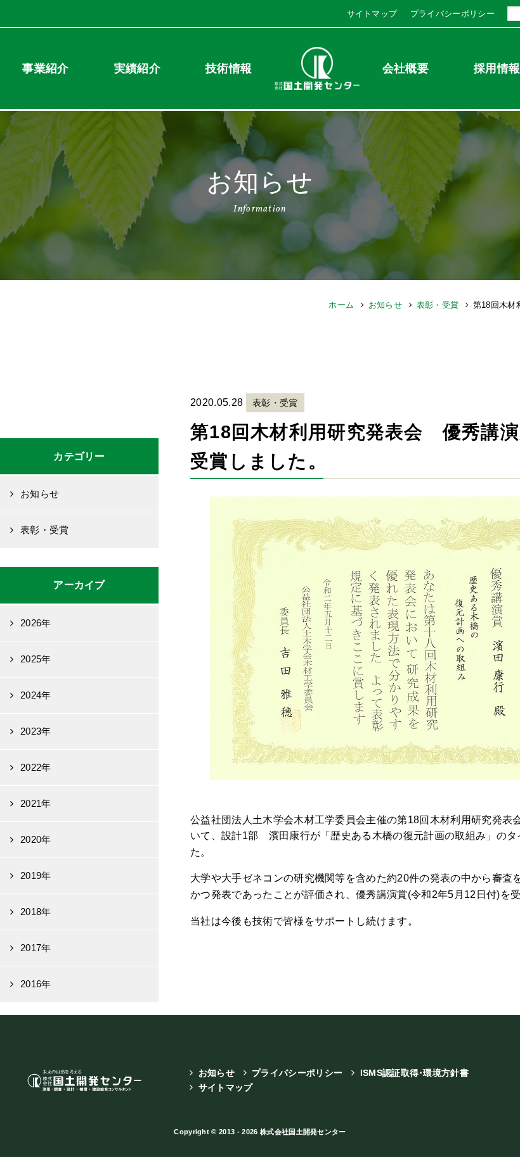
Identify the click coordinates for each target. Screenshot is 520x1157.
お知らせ (385, 305)
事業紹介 (45, 68)
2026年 (35, 622)
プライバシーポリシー (452, 13)
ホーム (341, 305)
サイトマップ (372, 13)
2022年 (35, 767)
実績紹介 (137, 68)
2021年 (35, 803)
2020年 (35, 839)
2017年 (35, 947)
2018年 (35, 911)
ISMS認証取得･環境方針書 (414, 1073)
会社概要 (405, 68)
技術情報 (228, 68)
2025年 (35, 659)
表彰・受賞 (438, 305)
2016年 (35, 983)
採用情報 (497, 68)
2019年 (35, 875)
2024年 (35, 695)
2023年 (35, 731)
